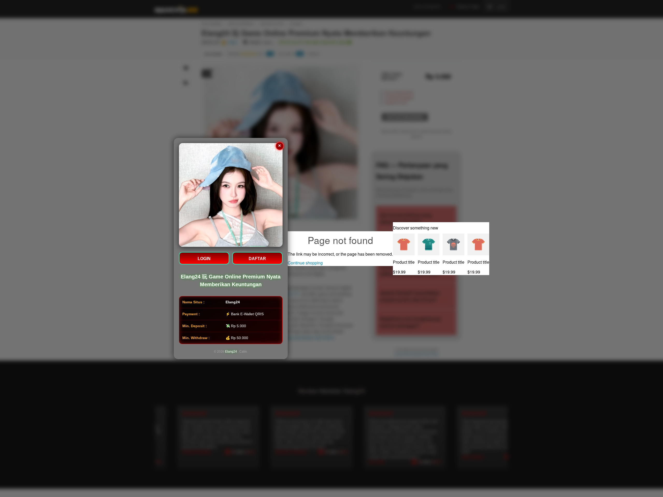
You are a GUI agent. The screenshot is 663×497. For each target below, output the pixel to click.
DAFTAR (257, 258)
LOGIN (204, 258)
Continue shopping (305, 263)
